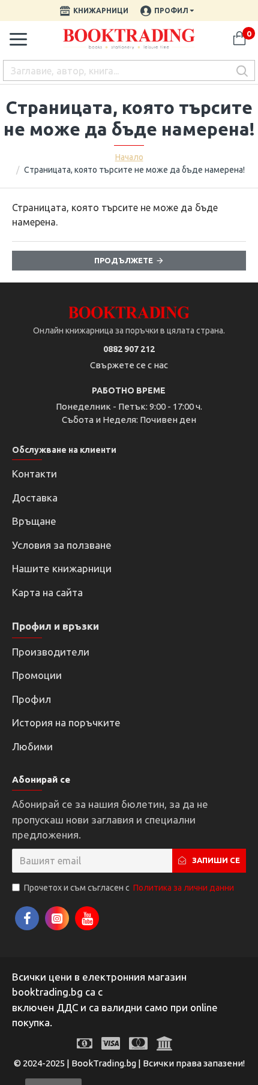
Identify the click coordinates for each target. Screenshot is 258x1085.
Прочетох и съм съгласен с (129, 887)
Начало (129, 157)
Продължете (123, 260)
